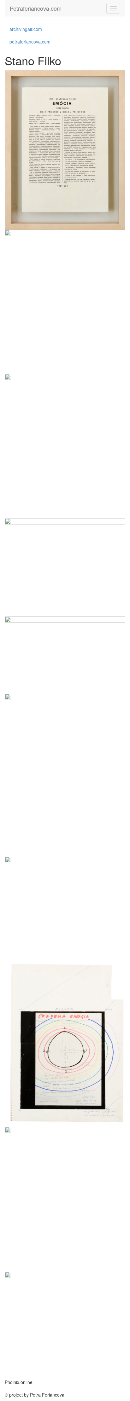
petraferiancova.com (29, 41)
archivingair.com (25, 29)
